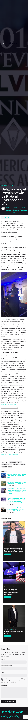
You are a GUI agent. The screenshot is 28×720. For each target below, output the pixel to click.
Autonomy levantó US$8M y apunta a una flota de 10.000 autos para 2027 (16, 475)
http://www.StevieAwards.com (9, 454)
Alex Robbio (13, 462)
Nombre (3, 659)
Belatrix (19, 462)
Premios (23, 464)
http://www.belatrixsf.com (8, 404)
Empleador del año (6, 464)
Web (2, 672)
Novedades (4, 185)
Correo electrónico (6, 665)
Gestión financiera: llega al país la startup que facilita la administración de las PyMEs (13, 550)
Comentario (4, 685)
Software (4, 466)
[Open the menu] (3, 43)
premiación (16, 464)
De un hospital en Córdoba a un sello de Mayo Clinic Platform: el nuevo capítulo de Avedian (15, 509)
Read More (7, 558)
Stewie (10, 466)
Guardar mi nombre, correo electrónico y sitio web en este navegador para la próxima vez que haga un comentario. (13, 680)
